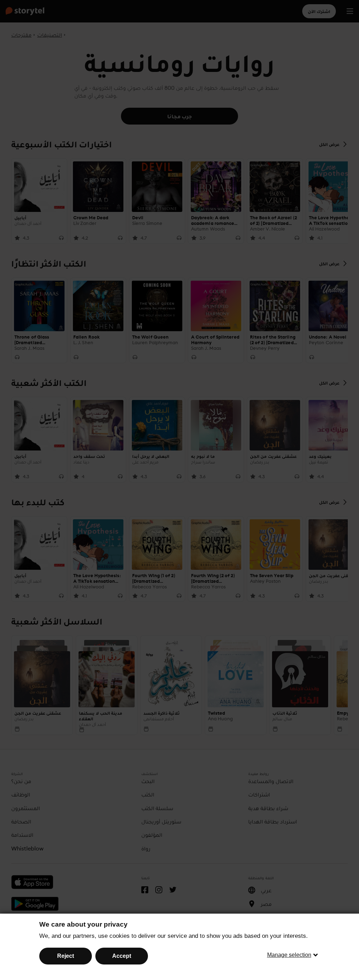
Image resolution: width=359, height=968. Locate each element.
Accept (121, 956)
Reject (65, 956)
